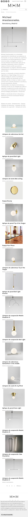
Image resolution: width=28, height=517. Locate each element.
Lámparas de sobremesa (7, 105)
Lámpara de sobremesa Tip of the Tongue (13, 268)
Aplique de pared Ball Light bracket (11, 292)
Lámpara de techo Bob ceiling (12, 179)
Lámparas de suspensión (8, 107)
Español (14, 1)
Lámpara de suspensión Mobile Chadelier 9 (12, 316)
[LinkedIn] (8, 1)
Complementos (16, 103)
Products (5, 9)
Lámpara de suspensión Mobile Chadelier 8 (12, 431)
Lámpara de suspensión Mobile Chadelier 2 (12, 479)
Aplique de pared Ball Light (11, 156)
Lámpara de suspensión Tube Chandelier (12, 455)
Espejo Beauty (7, 201)
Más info (3, 511)
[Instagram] (6, 1)
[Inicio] (14, 5)
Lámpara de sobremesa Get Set (12, 134)
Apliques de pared (6, 103)
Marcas (2, 12)
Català (17, 1)
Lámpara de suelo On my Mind (12, 386)
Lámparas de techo (21, 107)
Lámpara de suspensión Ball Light (13, 339)
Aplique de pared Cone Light (11, 408)
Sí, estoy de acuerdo (6, 514)
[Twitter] (4, 1)
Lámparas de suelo (20, 105)
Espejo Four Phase (8, 245)
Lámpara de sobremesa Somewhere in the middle (10, 362)
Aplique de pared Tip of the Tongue (14, 223)
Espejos (23, 103)
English (21, 1)
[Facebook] (2, 1)
